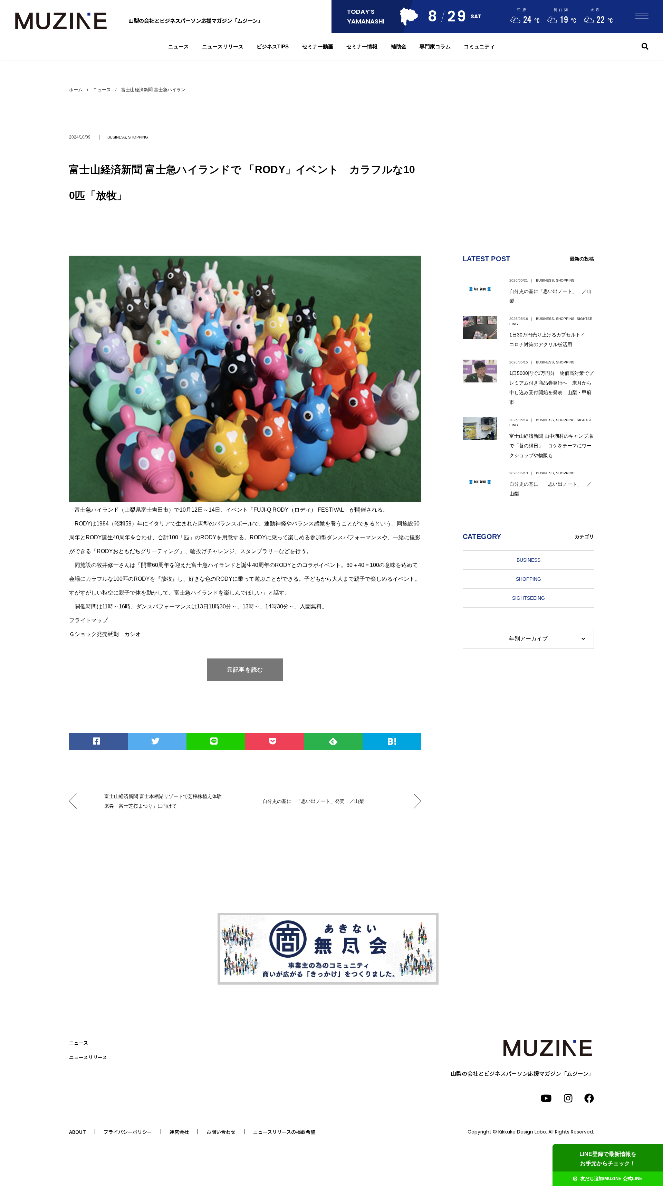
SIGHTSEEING (528, 598)
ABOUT (77, 1131)
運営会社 (179, 1131)
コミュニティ (479, 46)
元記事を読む (245, 670)
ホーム (76, 89)
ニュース (178, 46)
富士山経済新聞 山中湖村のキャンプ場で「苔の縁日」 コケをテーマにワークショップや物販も (551, 445)
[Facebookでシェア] (98, 741)
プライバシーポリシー (128, 1131)
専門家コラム (435, 46)
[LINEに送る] (215, 741)
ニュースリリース (222, 46)
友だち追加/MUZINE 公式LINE (611, 1178)
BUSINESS (116, 137)
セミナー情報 (361, 46)
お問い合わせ (221, 1131)
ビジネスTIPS (273, 46)
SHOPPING (138, 137)
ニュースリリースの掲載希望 (284, 1131)
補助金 (398, 46)
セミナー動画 (317, 46)
